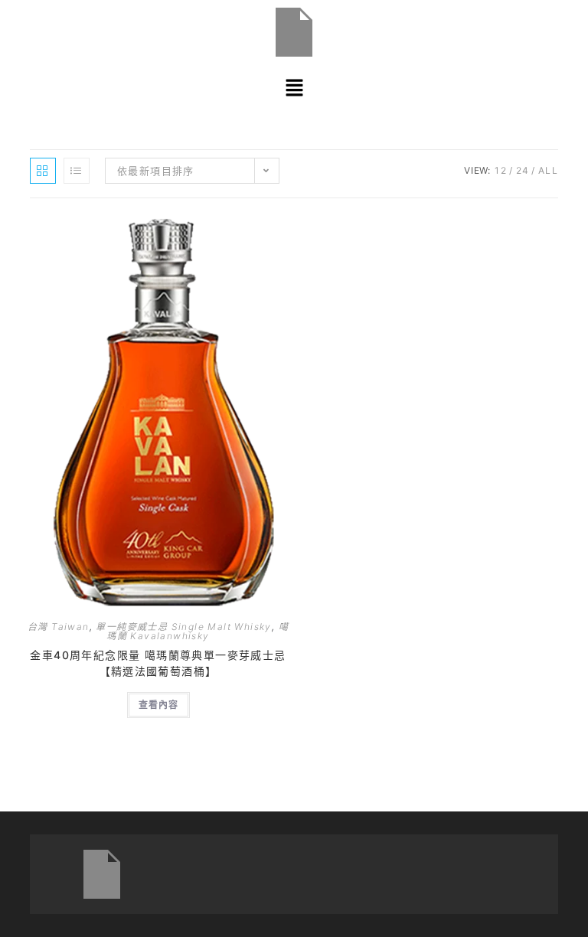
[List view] (77, 171)
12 (501, 170)
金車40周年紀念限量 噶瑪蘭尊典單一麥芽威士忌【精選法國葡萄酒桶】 (158, 662)
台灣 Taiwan (59, 626)
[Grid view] (43, 171)
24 (523, 170)
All (548, 170)
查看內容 (158, 704)
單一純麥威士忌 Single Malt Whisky (183, 626)
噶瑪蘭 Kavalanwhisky (197, 631)
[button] (294, 87)
